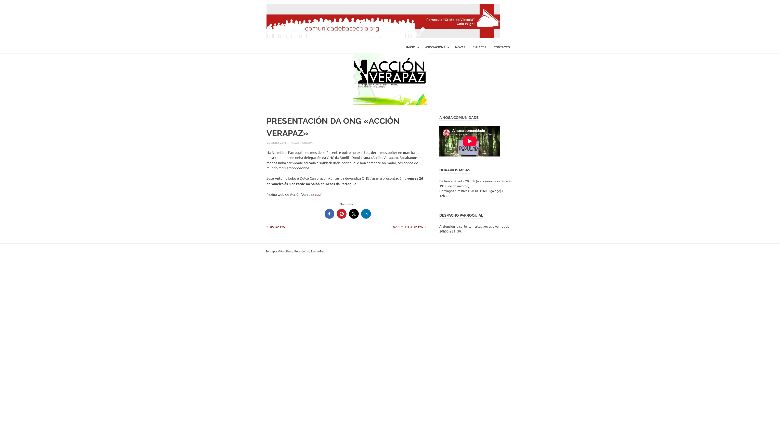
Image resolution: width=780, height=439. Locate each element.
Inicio (410, 47)
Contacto (502, 47)
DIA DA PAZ (277, 226)
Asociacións (435, 47)
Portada (307, 142)
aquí (318, 194)
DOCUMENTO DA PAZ (408, 226)
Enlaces (479, 47)
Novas (460, 47)
